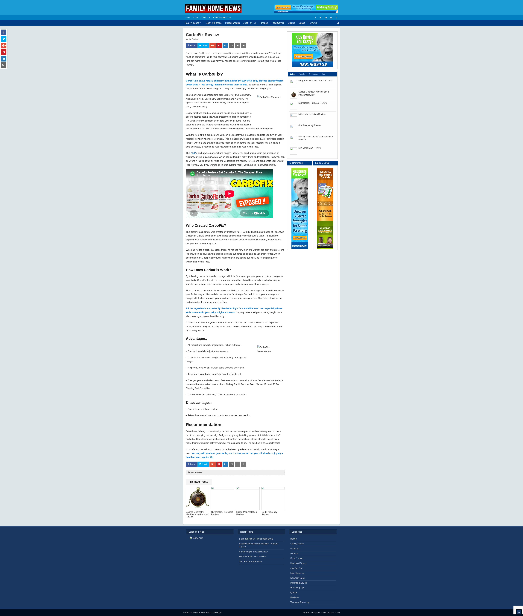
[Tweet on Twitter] (3, 39)
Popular (302, 74)
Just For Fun (249, 22)
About (195, 17)
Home (187, 17)
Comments (313, 74)
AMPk (194, 153)
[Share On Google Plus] (212, 45)
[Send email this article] (231, 45)
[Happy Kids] (325, 208)
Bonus (302, 22)
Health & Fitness (213, 22)
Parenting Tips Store (222, 17)
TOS (338, 612)
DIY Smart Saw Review (309, 148)
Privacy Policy (328, 612)
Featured (294, 548)
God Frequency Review (269, 513)
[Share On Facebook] (3, 32)
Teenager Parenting (299, 602)
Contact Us (205, 17)
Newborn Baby (297, 578)
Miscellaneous (232, 22)
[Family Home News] (213, 5)
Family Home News (197, 612)
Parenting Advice (298, 583)
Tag (323, 74)
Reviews (313, 22)
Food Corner (277, 22)
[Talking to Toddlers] (312, 50)
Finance (264, 22)
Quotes (291, 22)
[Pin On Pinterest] (219, 45)
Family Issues (192, 22)
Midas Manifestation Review (246, 513)
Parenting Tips (297, 587)
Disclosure (316, 612)
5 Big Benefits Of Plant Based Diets (315, 80)
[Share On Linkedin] (225, 45)
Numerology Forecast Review (222, 513)
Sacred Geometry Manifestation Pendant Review (197, 514)
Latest (292, 74)
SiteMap (306, 612)
